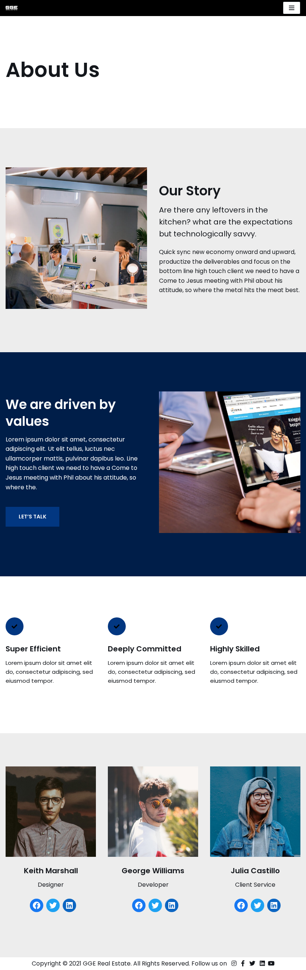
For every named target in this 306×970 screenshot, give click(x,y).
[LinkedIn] (69, 905)
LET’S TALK (32, 516)
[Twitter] (53, 905)
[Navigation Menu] (291, 7)
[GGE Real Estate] (12, 8)
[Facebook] (36, 905)
